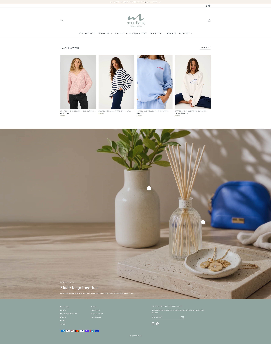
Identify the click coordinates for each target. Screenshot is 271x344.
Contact (185, 33)
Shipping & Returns (97, 313)
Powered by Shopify (135, 335)
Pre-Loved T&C (96, 317)
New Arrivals (87, 33)
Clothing (104, 33)
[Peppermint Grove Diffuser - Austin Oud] (203, 222)
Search (93, 307)
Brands (171, 33)
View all (205, 48)
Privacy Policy (95, 310)
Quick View (78, 107)
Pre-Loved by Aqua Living (131, 33)
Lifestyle (156, 33)
